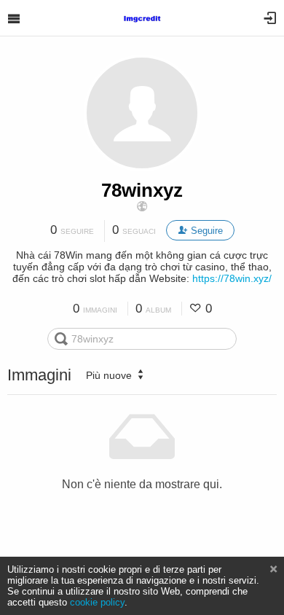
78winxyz (142, 190)
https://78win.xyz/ (232, 278)
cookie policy (97, 602)
